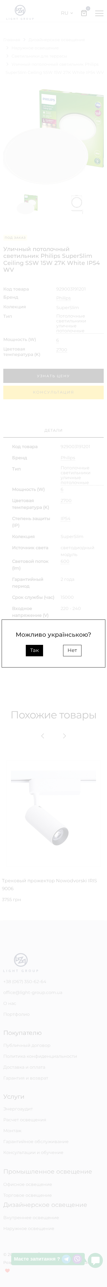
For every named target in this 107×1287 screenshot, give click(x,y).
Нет (72, 650)
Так (34, 650)
